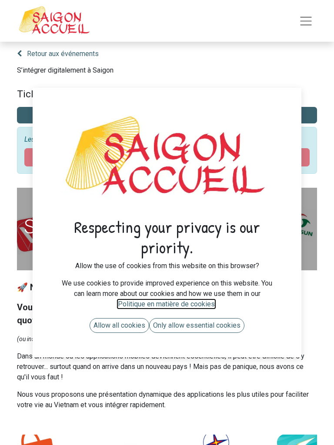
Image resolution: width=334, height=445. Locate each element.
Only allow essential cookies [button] (196, 325)
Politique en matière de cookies (166, 304)
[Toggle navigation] (306, 21)
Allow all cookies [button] (119, 325)
